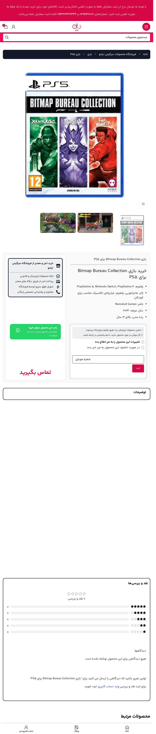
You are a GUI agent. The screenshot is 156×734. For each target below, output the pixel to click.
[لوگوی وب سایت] (76, 26)
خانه (145, 54)
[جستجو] (7, 37)
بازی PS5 (75, 54)
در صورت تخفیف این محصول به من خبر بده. (114, 347)
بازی (89, 54)
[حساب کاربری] (13, 27)
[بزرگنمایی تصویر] (143, 204)
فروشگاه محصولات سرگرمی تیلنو (117, 54)
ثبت (138, 368)
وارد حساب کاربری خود (105, 686)
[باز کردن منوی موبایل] (146, 27)
